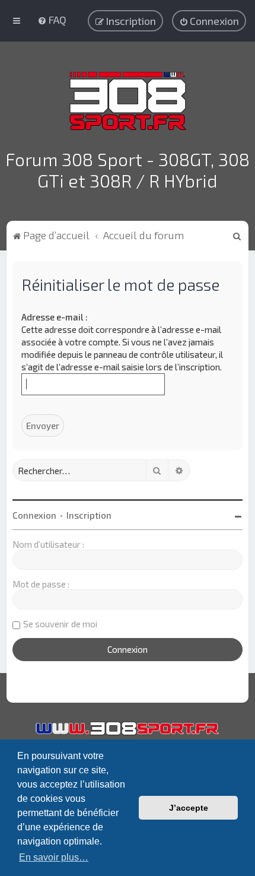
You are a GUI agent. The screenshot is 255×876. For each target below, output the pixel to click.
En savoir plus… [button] (53, 857)
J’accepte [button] (188, 807)
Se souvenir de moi (60, 623)
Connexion (34, 515)
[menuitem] (51, 19)
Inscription (88, 515)
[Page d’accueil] (128, 101)
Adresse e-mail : (54, 317)
